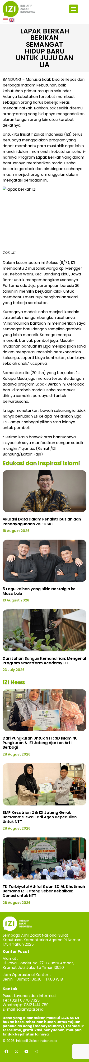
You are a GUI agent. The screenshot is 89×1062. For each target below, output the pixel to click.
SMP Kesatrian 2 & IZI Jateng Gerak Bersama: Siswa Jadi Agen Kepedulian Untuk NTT (40, 817)
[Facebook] (6, 1051)
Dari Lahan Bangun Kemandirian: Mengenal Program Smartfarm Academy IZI (44, 661)
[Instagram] (36, 1051)
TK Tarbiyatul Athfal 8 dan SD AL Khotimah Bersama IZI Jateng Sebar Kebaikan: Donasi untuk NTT (44, 891)
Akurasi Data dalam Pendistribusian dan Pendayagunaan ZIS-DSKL (42, 521)
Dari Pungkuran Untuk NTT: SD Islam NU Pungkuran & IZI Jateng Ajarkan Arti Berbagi (40, 742)
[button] (73, 9)
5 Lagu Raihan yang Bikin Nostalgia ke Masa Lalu (39, 591)
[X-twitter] (16, 1051)
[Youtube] (26, 1051)
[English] (12, 19)
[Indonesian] (6, 19)
